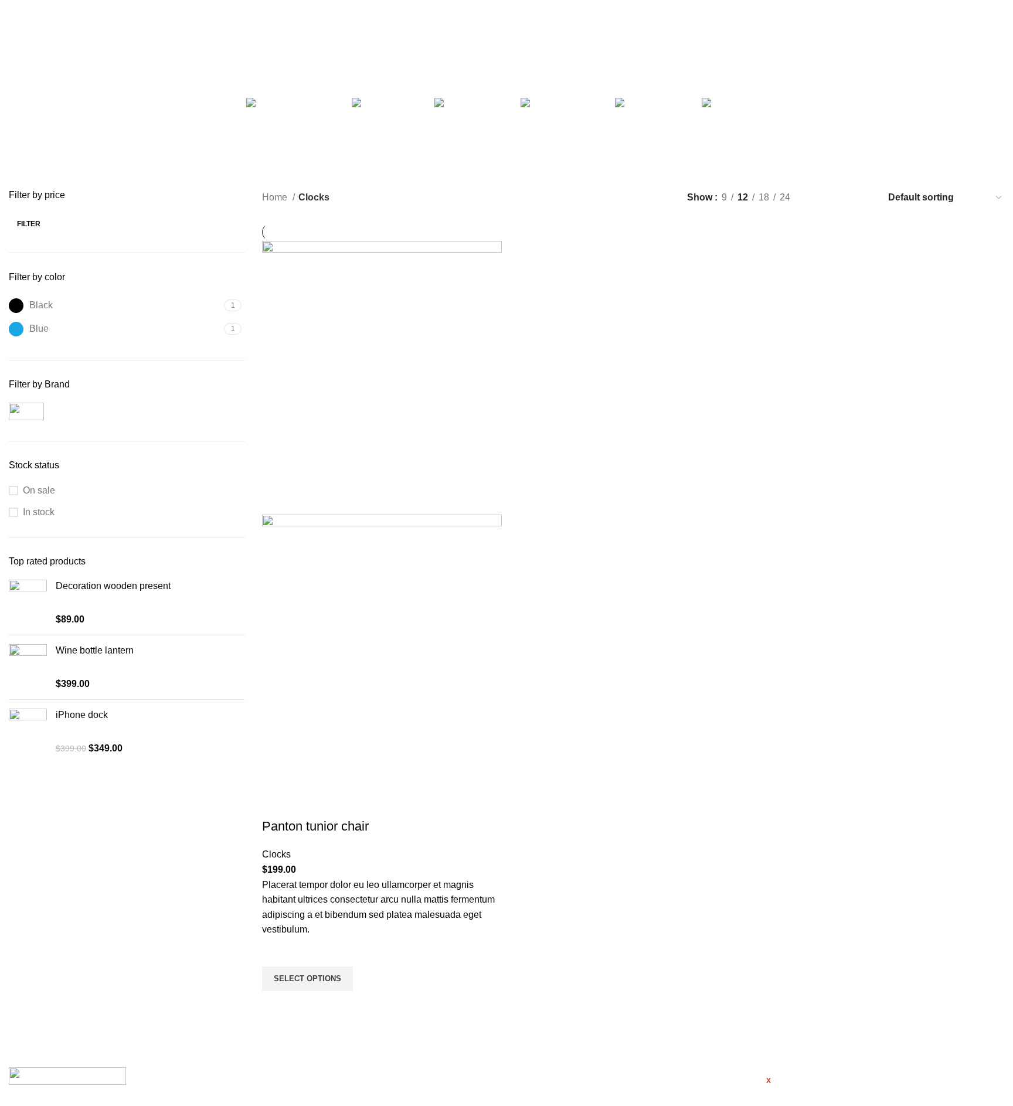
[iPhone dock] (28, 732)
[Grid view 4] (862, 197)
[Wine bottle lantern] (28, 667)
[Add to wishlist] (276, 952)
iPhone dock (82, 715)
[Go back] (432, 59)
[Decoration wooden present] (28, 603)
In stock (39, 512)
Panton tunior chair (315, 826)
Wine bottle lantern (95, 650)
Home (276, 197)
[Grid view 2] (818, 197)
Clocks (276, 854)
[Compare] (276, 803)
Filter (28, 224)
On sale (39, 490)
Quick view (276, 1005)
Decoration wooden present (113, 586)
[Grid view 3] (841, 197)
